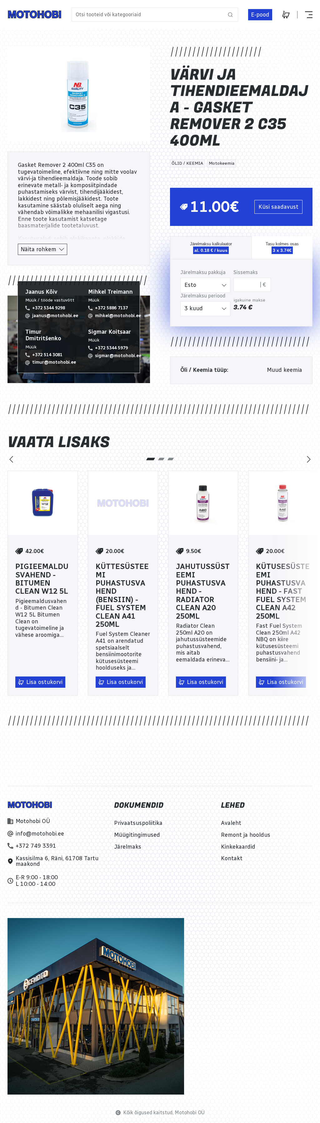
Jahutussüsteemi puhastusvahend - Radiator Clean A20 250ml (203, 591)
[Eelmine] (11, 459)
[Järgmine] (308, 459)
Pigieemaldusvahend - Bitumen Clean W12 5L (41, 579)
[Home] (35, 14)
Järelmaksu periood (202, 296)
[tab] (150, 459)
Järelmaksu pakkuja (203, 272)
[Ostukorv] (286, 14)
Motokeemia (221, 163)
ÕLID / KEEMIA (187, 163)
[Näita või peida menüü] (304, 14)
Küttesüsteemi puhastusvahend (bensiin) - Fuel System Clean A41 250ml (122, 595)
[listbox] (205, 285)
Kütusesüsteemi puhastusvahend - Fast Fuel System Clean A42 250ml (283, 591)
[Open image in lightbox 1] (79, 94)
